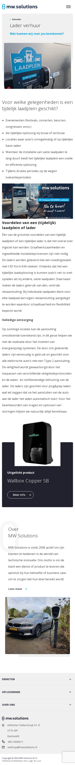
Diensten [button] (8, 679)
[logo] (20, 6)
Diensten (16, 19)
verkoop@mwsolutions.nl (22, 747)
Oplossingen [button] (11, 692)
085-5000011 (15, 741)
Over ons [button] (8, 704)
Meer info (19, 494)
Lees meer (15, 589)
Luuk (38, 760)
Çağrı (31, 760)
